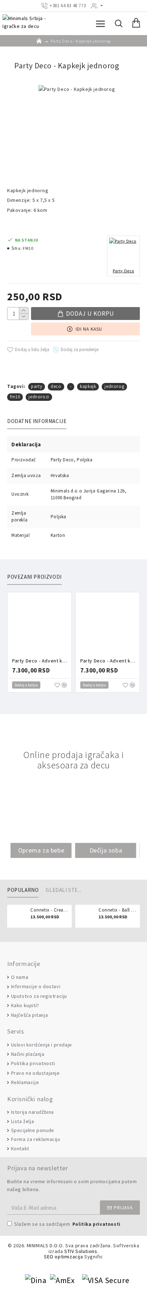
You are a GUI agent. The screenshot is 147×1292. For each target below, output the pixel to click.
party (36, 386)
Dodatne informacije (36, 421)
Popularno (23, 890)
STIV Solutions (80, 1251)
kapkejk (88, 386)
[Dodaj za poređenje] (64, 685)
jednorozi (39, 397)
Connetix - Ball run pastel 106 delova (117, 910)
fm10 (15, 397)
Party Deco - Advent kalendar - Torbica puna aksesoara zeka (109, 660)
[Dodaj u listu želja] (57, 685)
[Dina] (35, 1280)
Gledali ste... (63, 890)
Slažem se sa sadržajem (67, 1224)
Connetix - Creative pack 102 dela (49, 910)
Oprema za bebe (41, 850)
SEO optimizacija (63, 1256)
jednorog (114, 386)
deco (56, 386)
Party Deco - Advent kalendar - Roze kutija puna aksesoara (41, 660)
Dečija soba (106, 850)
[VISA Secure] (106, 1280)
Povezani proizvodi (34, 577)
